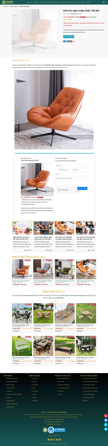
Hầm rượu (35, 400)
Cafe (33, 388)
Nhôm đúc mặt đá (55, 2)
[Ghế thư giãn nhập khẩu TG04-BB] (86, 269)
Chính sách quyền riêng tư (90, 381)
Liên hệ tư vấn (82, 188)
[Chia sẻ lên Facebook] (64, 41)
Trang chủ (29, 2)
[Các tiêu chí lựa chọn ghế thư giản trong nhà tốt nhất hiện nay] (86, 228)
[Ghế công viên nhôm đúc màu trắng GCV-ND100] (22, 345)
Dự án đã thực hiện (63, 388)
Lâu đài (34, 397)
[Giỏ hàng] (103, 2)
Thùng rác (9, 391)
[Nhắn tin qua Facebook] (106, 420)
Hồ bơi (34, 394)
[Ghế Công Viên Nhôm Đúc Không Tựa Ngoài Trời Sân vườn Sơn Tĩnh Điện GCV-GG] (65, 345)
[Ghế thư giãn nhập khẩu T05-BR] (37, 32)
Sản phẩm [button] (35, 2)
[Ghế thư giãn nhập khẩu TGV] (22, 269)
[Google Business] (54, 440)
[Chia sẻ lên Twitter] (67, 41)
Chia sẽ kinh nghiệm (63, 384)
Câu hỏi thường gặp (89, 394)
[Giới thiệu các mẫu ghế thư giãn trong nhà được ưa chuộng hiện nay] (65, 228)
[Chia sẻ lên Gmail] (73, 41)
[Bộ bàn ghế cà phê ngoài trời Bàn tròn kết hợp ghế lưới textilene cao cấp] (43, 313)
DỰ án (77, 2)
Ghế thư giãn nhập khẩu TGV (21, 281)
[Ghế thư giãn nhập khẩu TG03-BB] (43, 269)
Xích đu (13, 388)
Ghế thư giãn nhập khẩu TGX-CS (64, 281)
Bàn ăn (9, 397)
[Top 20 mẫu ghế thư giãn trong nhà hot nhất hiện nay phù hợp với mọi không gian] (43, 228)
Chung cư (35, 378)
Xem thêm (28, 250)
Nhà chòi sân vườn (12, 403)
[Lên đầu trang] (106, 437)
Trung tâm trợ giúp (88, 397)
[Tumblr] (57, 440)
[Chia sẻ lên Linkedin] (69, 41)
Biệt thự (34, 381)
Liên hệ (88, 2)
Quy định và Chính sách (90, 378)
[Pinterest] (51, 440)
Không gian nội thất (63, 378)
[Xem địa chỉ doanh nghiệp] (106, 429)
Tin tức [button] (82, 2)
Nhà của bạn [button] (71, 2)
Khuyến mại (64, 2)
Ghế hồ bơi (10, 394)
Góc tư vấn (61, 381)
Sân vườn (35, 384)
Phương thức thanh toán (90, 388)
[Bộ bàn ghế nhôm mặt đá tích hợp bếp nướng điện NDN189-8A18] (43, 345)
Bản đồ (85, 400)
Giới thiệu (60, 391)
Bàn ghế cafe (10, 384)
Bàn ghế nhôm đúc (12, 381)
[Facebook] (48, 440)
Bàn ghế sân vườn (44, 2)
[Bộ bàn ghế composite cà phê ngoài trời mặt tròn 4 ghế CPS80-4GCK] (86, 313)
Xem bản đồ (57, 424)
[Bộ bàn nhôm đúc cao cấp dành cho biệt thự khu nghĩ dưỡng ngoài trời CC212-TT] (86, 345)
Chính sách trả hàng (89, 384)
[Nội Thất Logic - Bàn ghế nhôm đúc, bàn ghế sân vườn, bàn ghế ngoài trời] (8, 2)
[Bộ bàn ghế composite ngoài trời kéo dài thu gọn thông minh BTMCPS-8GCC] (65, 313)
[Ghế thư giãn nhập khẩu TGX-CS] (65, 269)
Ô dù (8, 388)
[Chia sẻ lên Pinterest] (71, 41)
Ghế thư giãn (10, 400)
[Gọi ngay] (106, 416)
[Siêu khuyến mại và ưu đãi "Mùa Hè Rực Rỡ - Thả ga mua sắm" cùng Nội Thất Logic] (22, 228)
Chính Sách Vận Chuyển (90, 391)
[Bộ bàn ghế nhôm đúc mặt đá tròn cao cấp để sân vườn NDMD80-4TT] (22, 313)
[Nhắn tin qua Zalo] (106, 424)
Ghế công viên (18, 394)
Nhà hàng (35, 391)
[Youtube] (59, 440)
